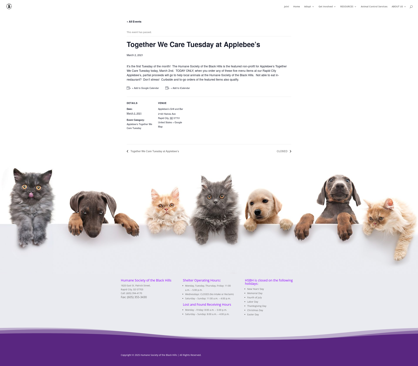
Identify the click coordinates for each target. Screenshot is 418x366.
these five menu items (239, 70)
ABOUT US (397, 6)
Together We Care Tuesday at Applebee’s (154, 151)
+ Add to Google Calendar (145, 88)
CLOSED (282, 151)
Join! (286, 6)
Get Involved (326, 6)
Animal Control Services (374, 6)
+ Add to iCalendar (180, 88)
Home (296, 6)
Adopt (307, 6)
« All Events (134, 21)
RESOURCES (346, 6)
